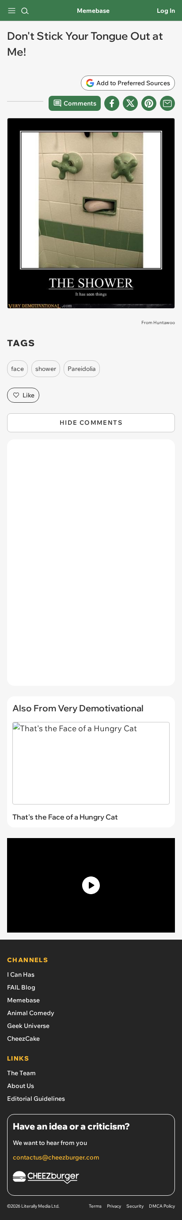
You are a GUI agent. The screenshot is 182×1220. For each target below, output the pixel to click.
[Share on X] (130, 103)
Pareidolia (82, 369)
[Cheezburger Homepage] (91, 1178)
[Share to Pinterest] (148, 103)
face (17, 369)
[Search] (24, 10)
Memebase (93, 11)
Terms (95, 1206)
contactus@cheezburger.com (56, 1157)
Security (135, 1206)
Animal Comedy (30, 1013)
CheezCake (23, 1038)
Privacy (114, 1206)
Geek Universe (28, 1026)
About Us (20, 1086)
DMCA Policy (162, 1206)
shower (45, 369)
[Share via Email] (167, 103)
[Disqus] (91, 567)
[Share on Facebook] (111, 103)
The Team (21, 1073)
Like (28, 395)
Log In (166, 11)
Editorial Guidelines (36, 1099)
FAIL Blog (21, 987)
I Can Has (20, 974)
